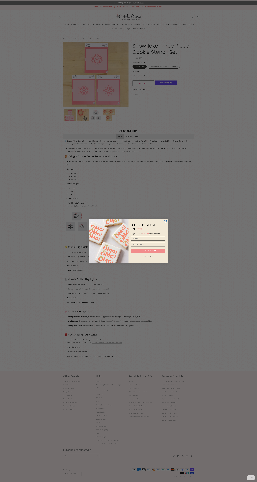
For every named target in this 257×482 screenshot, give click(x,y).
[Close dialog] (165, 221)
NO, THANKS (148, 256)
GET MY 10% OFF (148, 251)
